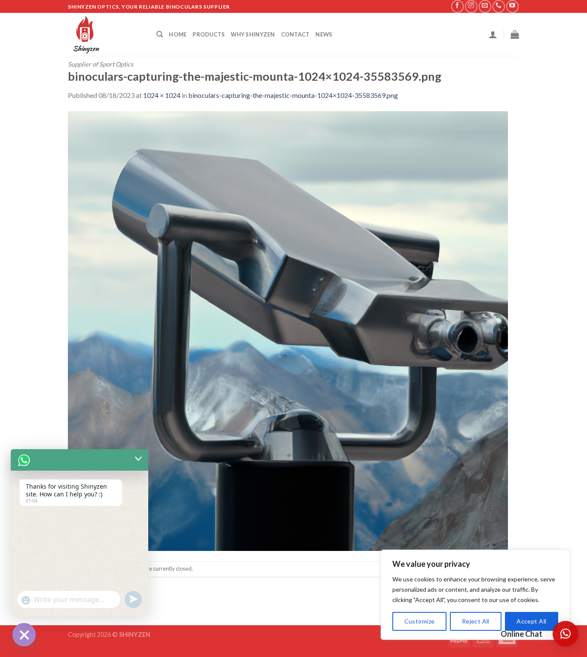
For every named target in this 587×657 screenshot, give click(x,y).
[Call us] (498, 6)
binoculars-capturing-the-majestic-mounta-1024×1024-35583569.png (293, 95)
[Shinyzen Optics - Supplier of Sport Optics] (106, 34)
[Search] (159, 34)
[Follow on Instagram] (471, 6)
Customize (419, 621)
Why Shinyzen (253, 34)
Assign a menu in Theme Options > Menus (395, 6)
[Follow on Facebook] (457, 6)
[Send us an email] (485, 6)
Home (177, 34)
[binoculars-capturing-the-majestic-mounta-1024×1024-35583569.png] (288, 330)
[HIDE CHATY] (24, 634)
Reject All (475, 621)
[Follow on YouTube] (512, 6)
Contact (295, 34)
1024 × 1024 (161, 95)
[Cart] (515, 34)
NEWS (323, 34)
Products (209, 34)
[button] (565, 634)
